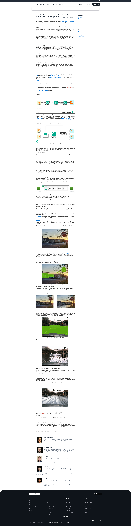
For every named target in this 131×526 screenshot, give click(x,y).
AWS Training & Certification (82, 19)
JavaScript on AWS (69, 512)
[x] (90, 521)
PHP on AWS (68, 510)
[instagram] (95, 521)
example (37, 48)
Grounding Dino (39, 118)
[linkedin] (93, 521)
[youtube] (98, 521)
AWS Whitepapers (81, 20)
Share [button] (54, 18)
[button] (43, 4)
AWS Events (80, 18)
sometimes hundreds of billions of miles (67, 21)
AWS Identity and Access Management (55, 77)
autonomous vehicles (41, 433)
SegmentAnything (69, 253)
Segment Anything (46, 58)
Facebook (80, 32)
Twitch (80, 35)
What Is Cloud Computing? (33, 502)
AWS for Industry (80, 17)
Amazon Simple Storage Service (43, 90)
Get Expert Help (88, 510)
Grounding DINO (39, 58)
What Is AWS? (31, 500)
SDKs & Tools (68, 502)
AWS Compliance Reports (82, 22)
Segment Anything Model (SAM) (66, 118)
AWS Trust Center (50, 504)
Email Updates (81, 36)
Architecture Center (50, 508)
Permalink (49, 18)
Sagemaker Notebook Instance (55, 75)
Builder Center (69, 500)
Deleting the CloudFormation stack (41, 412)
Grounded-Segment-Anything (62, 213)
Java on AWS (68, 508)
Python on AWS (69, 506)
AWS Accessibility (88, 512)
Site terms (34, 522)
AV (45, 433)
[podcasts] (100, 521)
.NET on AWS (68, 504)
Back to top (65, 516)
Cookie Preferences (40, 522)
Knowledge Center (88, 506)
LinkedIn (80, 34)
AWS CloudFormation (50, 74)
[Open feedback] (130, 263)
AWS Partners (49, 514)
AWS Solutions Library (51, 506)
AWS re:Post (87, 504)
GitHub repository (48, 92)
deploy (37, 75)
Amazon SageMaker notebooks (70, 61)
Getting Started (50, 500)
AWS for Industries (39, 12)
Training (48, 502)
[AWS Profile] (99, 1)
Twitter (80, 31)
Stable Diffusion (52, 58)
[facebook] (92, 521)
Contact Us (87, 500)
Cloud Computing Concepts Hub (34, 506)
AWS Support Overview (89, 508)
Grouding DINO (65, 203)
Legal (86, 514)
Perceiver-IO (39, 383)
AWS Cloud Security (32, 508)
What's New (31, 510)
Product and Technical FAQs (52, 510)
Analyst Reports (50, 512)
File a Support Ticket (89, 502)
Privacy (30, 522)
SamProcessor (38, 218)
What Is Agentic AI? (32, 504)
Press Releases (31, 514)
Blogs (30, 512)
